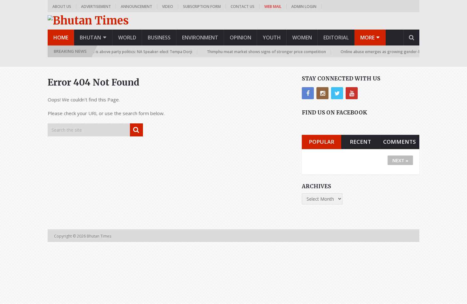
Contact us (242, 6)
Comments (399, 141)
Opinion (240, 37)
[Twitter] (337, 93)
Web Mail (272, 6)
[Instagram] (322, 93)
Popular (321, 141)
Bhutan (90, 37)
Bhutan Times (99, 236)
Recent (360, 141)
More (367, 37)
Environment (200, 37)
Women (302, 37)
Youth (272, 37)
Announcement (136, 6)
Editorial (336, 37)
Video (167, 6)
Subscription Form (202, 6)
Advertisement (96, 6)
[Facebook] (308, 93)
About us (61, 6)
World (127, 37)
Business (159, 37)
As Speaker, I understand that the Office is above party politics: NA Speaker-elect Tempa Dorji (101, 51)
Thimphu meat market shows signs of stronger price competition (260, 51)
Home (60, 37)
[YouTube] (352, 93)
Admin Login (303, 6)
